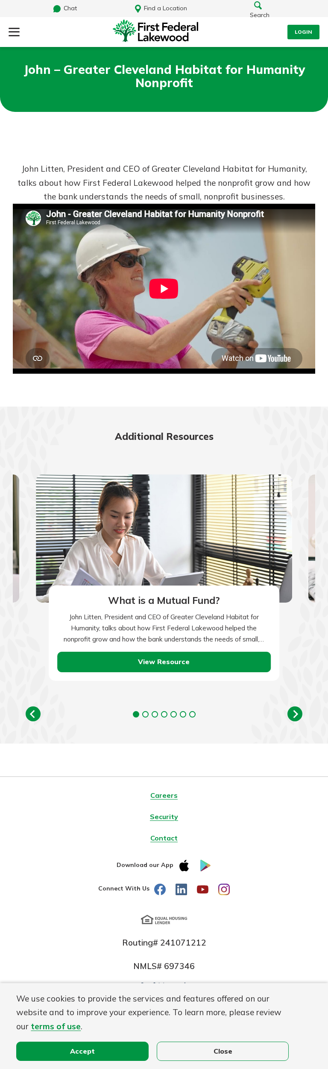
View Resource (164, 661)
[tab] (136, 714)
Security (164, 816)
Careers (164, 795)
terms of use (56, 1026)
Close (223, 1051)
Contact (164, 838)
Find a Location (165, 8)
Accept (82, 1051)
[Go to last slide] (33, 713)
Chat (70, 8)
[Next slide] (294, 713)
